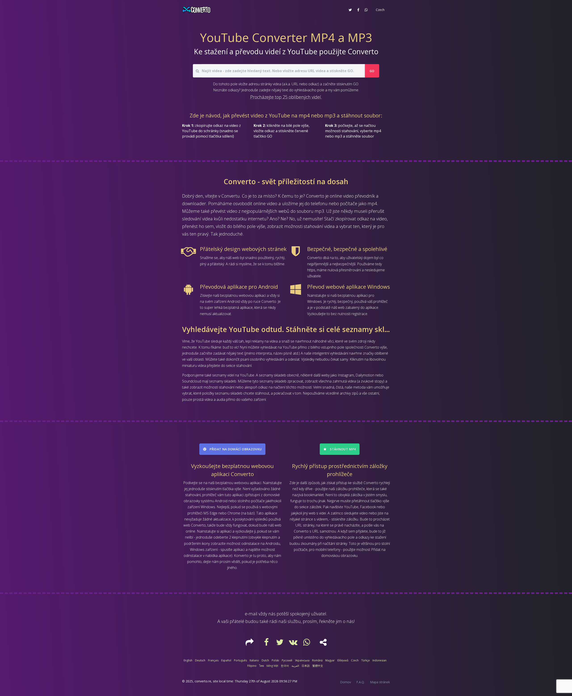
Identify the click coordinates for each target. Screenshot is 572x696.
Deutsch (200, 660)
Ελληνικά (342, 660)
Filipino (252, 666)
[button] (379, 10)
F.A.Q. (360, 682)
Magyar (330, 660)
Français (213, 660)
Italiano (254, 660)
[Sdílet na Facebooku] (358, 10)
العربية (295, 666)
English (188, 660)
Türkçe (365, 660)
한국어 (285, 666)
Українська (302, 660)
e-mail (251, 614)
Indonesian (379, 660)
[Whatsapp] (307, 643)
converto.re (203, 681)
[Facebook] (267, 643)
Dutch (265, 660)
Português (240, 660)
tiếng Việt (272, 666)
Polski (275, 660)
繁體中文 (317, 666)
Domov (345, 682)
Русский (287, 660)
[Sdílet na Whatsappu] (366, 10)
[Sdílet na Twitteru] (350, 10)
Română (317, 660)
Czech (355, 660)
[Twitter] (280, 643)
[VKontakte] (294, 643)
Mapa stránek (380, 682)
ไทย (261, 666)
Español (226, 660)
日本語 (306, 666)
